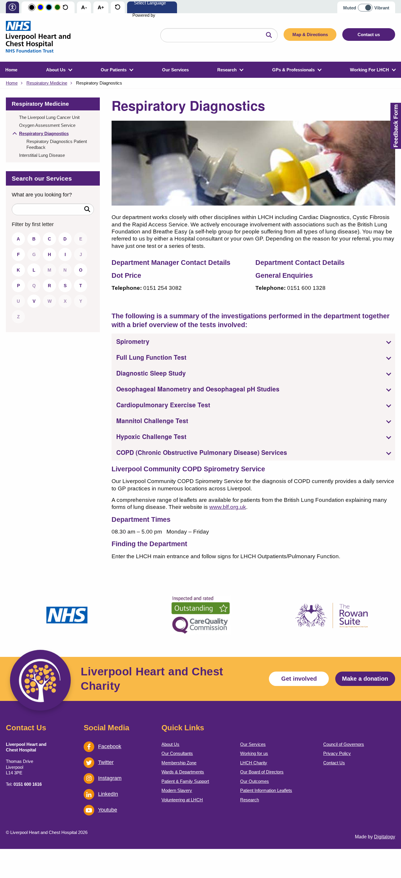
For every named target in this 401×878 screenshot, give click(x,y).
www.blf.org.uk (227, 507)
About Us (55, 69)
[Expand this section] (15, 134)
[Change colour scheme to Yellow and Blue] (40, 7)
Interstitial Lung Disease (42, 155)
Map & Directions (310, 34)
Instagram (110, 778)
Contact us (369, 34)
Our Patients (114, 69)
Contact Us (334, 762)
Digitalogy (384, 836)
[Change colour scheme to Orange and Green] (57, 7)
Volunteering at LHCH (182, 799)
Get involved (299, 678)
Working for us (254, 753)
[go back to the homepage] (38, 37)
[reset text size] (117, 7)
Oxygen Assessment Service (47, 125)
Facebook (109, 746)
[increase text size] (101, 8)
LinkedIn (108, 794)
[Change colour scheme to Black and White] (31, 7)
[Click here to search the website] (269, 35)
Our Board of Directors (262, 771)
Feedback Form (395, 125)
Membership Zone (178, 762)
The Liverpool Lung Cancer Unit (49, 117)
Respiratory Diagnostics (44, 133)
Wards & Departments (182, 771)
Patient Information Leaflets (266, 790)
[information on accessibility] (12, 8)
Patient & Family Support (185, 781)
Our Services (175, 69)
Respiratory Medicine (46, 82)
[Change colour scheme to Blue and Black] (49, 7)
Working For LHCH (369, 69)
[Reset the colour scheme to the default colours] (65, 7)
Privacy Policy (337, 753)
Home (11, 69)
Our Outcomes (254, 781)
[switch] (367, 5)
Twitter (106, 762)
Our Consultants (177, 753)
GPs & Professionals (293, 69)
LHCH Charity (253, 762)
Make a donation (365, 678)
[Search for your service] (87, 209)
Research (227, 69)
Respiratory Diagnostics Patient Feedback (56, 144)
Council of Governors (343, 744)
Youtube (107, 810)
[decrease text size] (84, 8)
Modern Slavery (176, 790)
